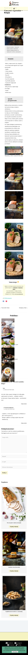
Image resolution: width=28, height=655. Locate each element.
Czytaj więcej (14, 526)
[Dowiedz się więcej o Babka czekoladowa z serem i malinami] (7, 357)
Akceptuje (15, 651)
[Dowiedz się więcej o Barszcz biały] (7, 371)
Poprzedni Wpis (4, 307)
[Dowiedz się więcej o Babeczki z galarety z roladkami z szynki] (7, 342)
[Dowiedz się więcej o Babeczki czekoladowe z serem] (7, 328)
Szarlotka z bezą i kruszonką (14, 567)
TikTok (14, 289)
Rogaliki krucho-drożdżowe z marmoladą (14, 611)
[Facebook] (3, 301)
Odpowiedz (24, 403)
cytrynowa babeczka (18, 294)
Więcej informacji (22, 650)
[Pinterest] (6, 301)
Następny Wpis (23, 307)
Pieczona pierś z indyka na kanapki (14, 522)
